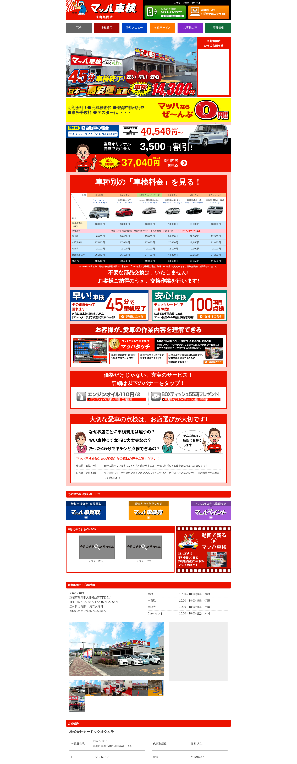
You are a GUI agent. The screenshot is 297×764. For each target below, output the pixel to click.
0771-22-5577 (86, 602)
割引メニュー (134, 27)
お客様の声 (190, 27)
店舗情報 (218, 27)
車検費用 (106, 27)
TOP (79, 27)
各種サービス (162, 27)
